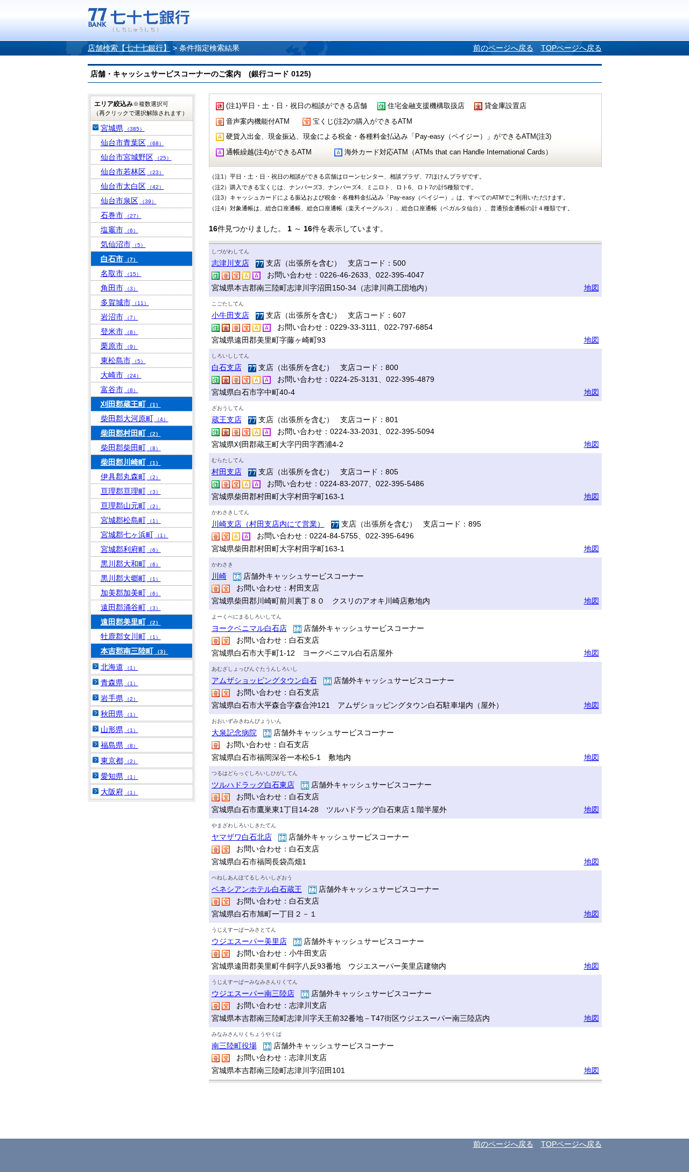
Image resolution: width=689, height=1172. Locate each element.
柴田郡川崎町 (131, 462)
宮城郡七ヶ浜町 (134, 534)
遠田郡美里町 (131, 621)
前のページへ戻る (503, 48)
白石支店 (227, 367)
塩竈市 (119, 229)
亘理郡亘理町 (131, 491)
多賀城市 (125, 302)
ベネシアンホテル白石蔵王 (257, 889)
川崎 (219, 576)
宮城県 (123, 128)
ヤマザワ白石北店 (242, 837)
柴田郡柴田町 (131, 447)
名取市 (121, 273)
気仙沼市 (123, 244)
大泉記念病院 (234, 732)
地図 (591, 287)
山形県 (119, 729)
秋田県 (119, 713)
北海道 (119, 667)
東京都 (119, 760)
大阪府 (119, 791)
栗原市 (119, 346)
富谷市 (119, 389)
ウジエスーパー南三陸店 (253, 993)
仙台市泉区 (129, 200)
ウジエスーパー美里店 (249, 941)
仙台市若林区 (132, 171)
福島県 (119, 745)
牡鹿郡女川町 (131, 636)
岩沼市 (119, 316)
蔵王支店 (227, 419)
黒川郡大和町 (131, 563)
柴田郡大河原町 (134, 418)
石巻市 (121, 215)
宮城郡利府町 (131, 549)
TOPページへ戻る (571, 48)
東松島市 (123, 360)
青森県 (119, 682)
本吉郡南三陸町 (134, 651)
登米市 (119, 331)
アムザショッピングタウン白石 (264, 680)
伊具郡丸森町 (131, 476)
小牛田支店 (230, 315)
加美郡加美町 (131, 592)
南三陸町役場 (234, 1045)
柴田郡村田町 (131, 433)
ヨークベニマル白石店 (249, 628)
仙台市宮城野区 (136, 157)
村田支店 (227, 471)
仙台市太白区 (132, 186)
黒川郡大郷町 (131, 578)
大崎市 (121, 375)
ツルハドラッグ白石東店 (253, 784)
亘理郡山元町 (131, 505)
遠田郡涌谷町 (131, 607)
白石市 (119, 258)
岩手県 (119, 698)
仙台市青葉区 (132, 142)
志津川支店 (230, 263)
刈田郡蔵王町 (131, 404)
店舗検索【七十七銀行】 (129, 48)
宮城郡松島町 (131, 520)
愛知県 (119, 776)
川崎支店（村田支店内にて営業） (268, 524)
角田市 (119, 287)
